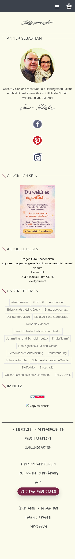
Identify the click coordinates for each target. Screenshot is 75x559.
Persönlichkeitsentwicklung (26, 353)
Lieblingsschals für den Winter (37, 346)
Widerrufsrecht (38, 438)
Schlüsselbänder (16, 360)
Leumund (37, 272)
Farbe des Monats (37, 324)
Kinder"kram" (60, 338)
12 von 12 (38, 302)
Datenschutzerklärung (38, 473)
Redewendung (57, 353)
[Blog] (37, 405)
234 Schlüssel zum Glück (37, 276)
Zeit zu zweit (63, 375)
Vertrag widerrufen (38, 491)
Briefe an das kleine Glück (23, 309)
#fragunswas (19, 302)
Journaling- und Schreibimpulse (27, 338)
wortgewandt (37, 281)
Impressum (38, 526)
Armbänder (56, 302)
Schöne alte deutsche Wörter (50, 360)
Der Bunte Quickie (18, 316)
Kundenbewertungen (38, 464)
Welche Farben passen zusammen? (27, 375)
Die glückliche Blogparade (51, 316)
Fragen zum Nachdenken (37, 259)
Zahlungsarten (38, 447)
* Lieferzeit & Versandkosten (38, 429)
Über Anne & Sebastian (38, 508)
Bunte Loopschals (56, 309)
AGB (38, 482)
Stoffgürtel (28, 367)
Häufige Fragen (38, 517)
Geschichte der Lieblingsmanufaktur (37, 331)
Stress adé (46, 367)
